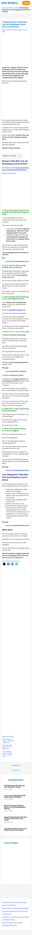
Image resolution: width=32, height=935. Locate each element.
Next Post (16, 770)
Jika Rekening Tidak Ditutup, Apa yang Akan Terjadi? (14, 786)
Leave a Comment (7, 30)
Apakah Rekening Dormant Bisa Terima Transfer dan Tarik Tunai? (15, 818)
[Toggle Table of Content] (19, 156)
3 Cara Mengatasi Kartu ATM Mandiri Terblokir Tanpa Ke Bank (7, 754)
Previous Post (16, 765)
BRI (16, 8)
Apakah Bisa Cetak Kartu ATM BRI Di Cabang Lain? (7, 746)
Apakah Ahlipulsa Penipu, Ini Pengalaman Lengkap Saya (8, 740)
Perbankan (10, 8)
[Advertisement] (16, 50)
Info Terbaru (10, 2)
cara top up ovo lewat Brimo (14, 557)
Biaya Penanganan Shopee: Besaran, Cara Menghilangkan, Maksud (15, 807)
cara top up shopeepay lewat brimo (17, 261)
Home (4, 8)
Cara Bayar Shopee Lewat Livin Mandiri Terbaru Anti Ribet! (15, 829)
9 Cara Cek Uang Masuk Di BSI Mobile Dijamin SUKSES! (14, 796)
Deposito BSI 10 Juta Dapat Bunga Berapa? (15, 908)
